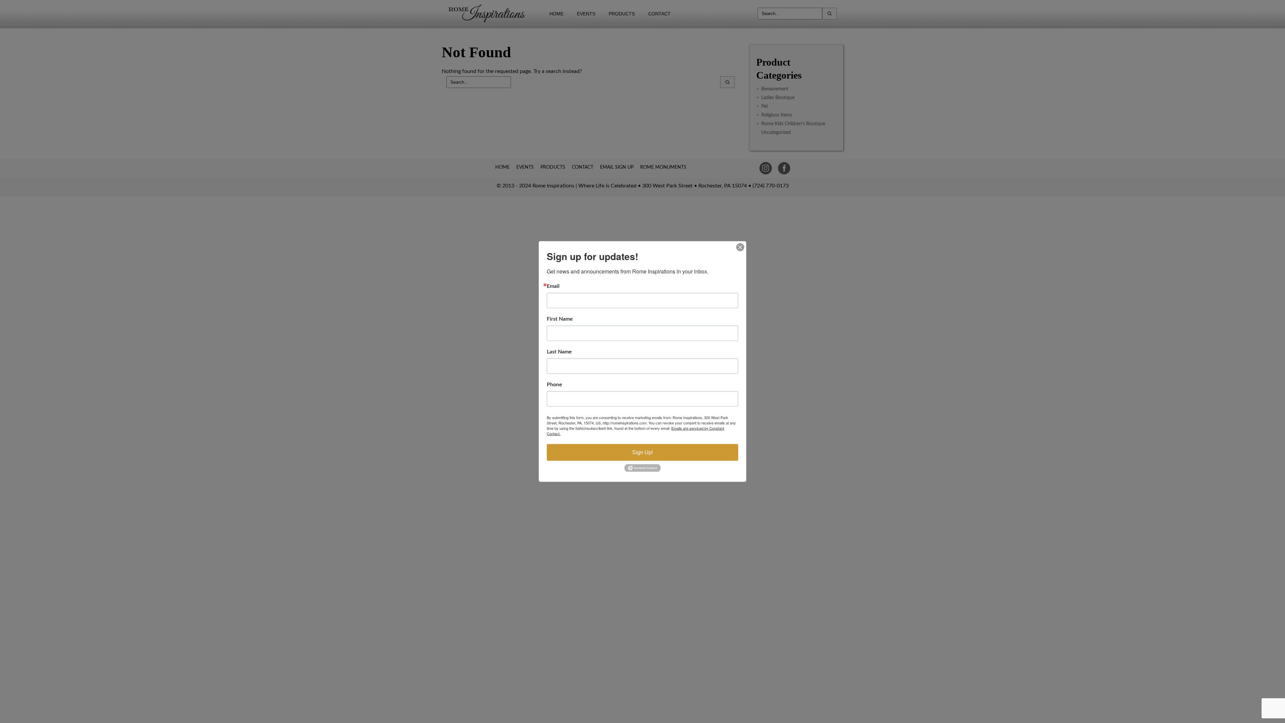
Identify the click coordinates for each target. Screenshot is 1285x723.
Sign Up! (642, 452)
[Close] (740, 247)
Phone (554, 384)
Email (553, 286)
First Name (560, 319)
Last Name (559, 351)
